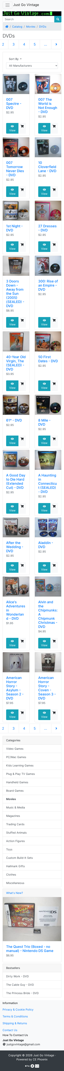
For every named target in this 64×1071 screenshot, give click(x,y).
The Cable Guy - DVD (20, 984)
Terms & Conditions (15, 1016)
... (45, 44)
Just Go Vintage (26, 5)
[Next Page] (56, 44)
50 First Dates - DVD (48, 359)
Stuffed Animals (16, 832)
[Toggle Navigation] (7, 5)
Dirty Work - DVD (17, 976)
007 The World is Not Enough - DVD (47, 105)
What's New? (14, 893)
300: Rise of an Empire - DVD (48, 285)
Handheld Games (17, 782)
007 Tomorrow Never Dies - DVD (15, 169)
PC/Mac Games (16, 757)
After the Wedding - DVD (14, 547)
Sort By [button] (14, 59)
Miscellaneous (15, 883)
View (12, 130)
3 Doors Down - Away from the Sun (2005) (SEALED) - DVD (15, 293)
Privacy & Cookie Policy (18, 1009)
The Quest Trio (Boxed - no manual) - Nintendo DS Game (29, 949)
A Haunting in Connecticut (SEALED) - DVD (47, 483)
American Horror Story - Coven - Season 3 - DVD (47, 688)
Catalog (17, 26)
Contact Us (10, 1030)
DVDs (42, 26)
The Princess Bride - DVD (22, 993)
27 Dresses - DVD (47, 228)
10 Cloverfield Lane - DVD (47, 167)
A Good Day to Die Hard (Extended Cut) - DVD (15, 481)
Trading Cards (15, 824)
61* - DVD (14, 420)
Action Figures (15, 841)
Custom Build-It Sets (19, 857)
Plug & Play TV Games (20, 774)
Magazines (13, 816)
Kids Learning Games (19, 765)
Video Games (14, 748)
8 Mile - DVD (44, 422)
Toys (9, 849)
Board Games (15, 790)
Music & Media (15, 807)
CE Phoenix (40, 1059)
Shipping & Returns (15, 1023)
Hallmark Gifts (15, 866)
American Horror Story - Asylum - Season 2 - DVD (15, 688)
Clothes (11, 874)
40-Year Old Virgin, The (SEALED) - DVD (16, 363)
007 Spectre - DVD (13, 103)
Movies (30, 26)
